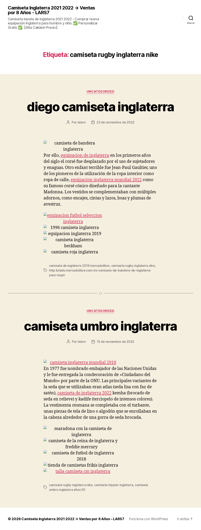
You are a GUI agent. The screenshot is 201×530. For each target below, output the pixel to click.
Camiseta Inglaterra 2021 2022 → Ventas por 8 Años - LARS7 (51, 10)
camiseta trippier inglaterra (113, 485)
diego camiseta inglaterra (100, 106)
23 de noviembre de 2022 (115, 122)
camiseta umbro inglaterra (100, 326)
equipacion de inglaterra (85, 155)
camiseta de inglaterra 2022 (84, 393)
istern (81, 122)
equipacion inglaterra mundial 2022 (106, 180)
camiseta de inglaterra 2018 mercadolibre (79, 266)
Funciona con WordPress (148, 519)
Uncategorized (100, 91)
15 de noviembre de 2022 (115, 342)
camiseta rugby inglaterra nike (133, 266)
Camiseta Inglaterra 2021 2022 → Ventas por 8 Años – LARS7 (72, 519)
